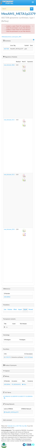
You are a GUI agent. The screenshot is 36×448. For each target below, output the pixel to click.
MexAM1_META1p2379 (11, 412)
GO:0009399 (14, 396)
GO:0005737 (21, 396)
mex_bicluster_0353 (9, 229)
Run (25, 384)
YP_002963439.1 (16, 384)
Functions (6, 349)
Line (5, 309)
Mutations (6, 305)
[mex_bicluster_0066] (24, 66)
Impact (20, 309)
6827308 (6, 49)
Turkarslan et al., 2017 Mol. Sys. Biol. (17, 426)
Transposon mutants (9, 319)
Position (10, 309)
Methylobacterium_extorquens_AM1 (11, 36)
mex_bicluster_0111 (9, 119)
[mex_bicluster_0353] (24, 231)
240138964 (7, 297)
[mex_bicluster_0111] (24, 121)
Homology (6, 335)
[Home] (6, 3)
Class (24, 309)
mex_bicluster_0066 (9, 65)
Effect (15, 309)
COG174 (8, 357)
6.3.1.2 (26, 357)
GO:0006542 (6, 396)
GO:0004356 (29, 396)
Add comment (7, 420)
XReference (6, 289)
